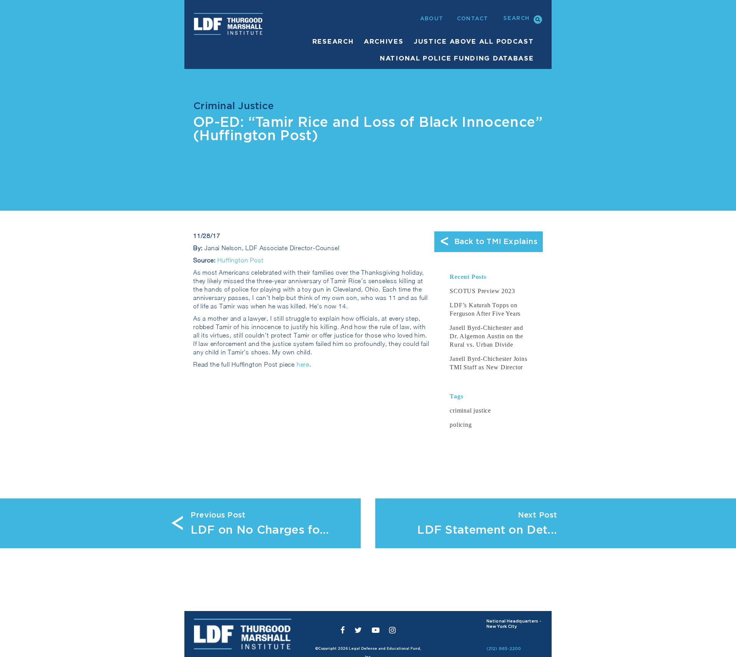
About (432, 18)
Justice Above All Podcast (474, 41)
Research (333, 41)
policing (461, 424)
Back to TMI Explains (488, 242)
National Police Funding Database (457, 58)
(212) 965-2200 (503, 649)
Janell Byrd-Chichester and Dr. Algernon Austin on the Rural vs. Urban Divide (486, 336)
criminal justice (470, 410)
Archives (384, 41)
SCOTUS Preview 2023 (482, 291)
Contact (472, 18)
